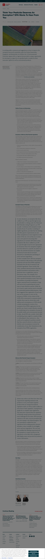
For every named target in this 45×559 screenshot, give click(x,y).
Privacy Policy (4, 557)
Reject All (33, 553)
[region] (22, 553)
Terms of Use (10, 557)
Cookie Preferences (33, 551)
